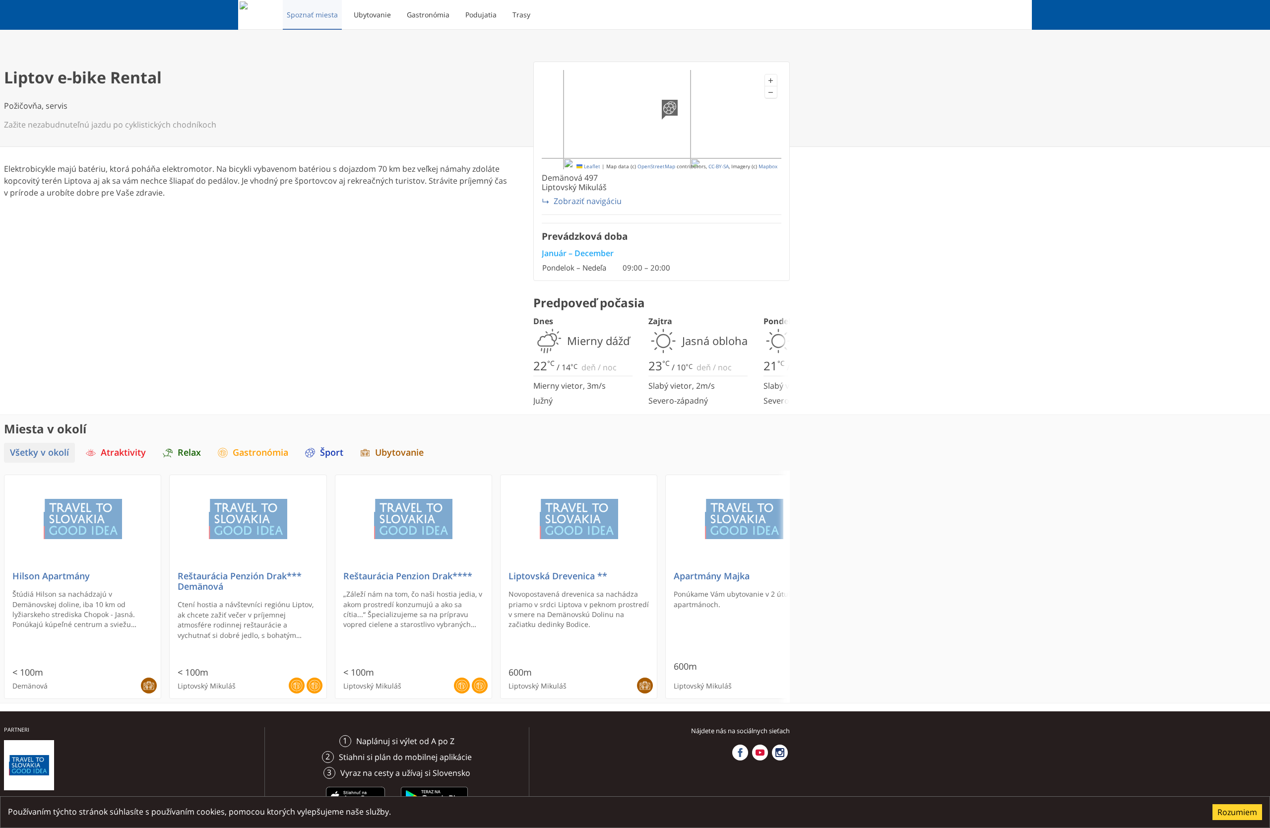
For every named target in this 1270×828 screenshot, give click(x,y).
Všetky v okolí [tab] (39, 452)
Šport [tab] (331, 452)
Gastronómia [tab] (260, 452)
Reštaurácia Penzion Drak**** (407, 576)
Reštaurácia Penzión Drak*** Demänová (240, 581)
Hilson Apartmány (51, 576)
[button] (771, 80)
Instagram (780, 752)
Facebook (740, 752)
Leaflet (591, 166)
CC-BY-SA (718, 166)
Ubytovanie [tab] (399, 452)
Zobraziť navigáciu (588, 201)
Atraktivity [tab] (123, 452)
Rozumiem (1237, 812)
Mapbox (768, 166)
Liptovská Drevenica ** (557, 576)
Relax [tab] (189, 452)
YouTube (760, 752)
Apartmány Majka (712, 576)
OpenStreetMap (656, 166)
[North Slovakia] (256, 15)
